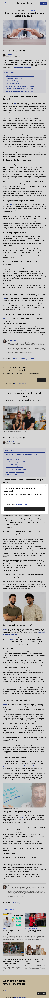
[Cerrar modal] (45, 486)
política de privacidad (21, 504)
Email (5, 498)
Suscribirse (24, 509)
